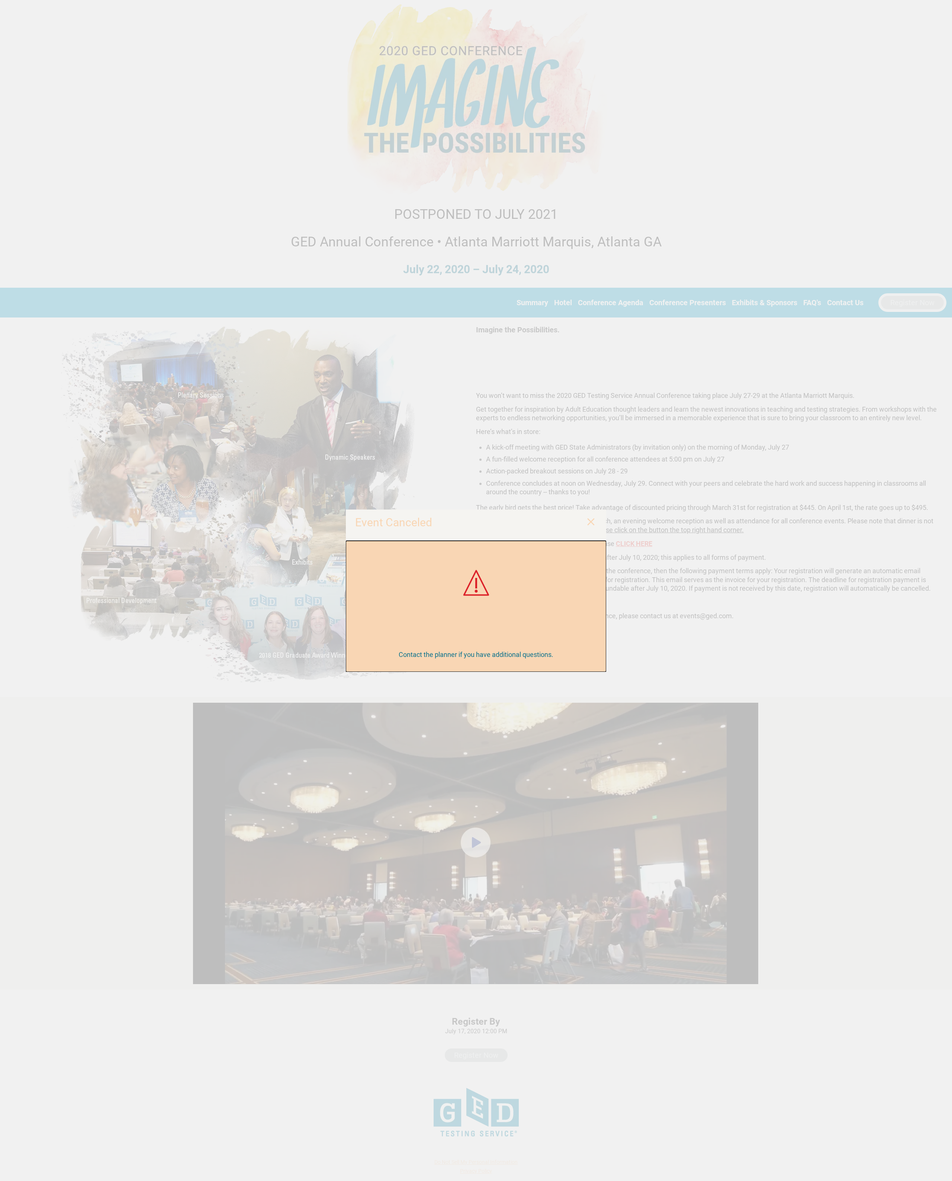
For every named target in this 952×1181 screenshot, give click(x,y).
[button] (591, 522)
